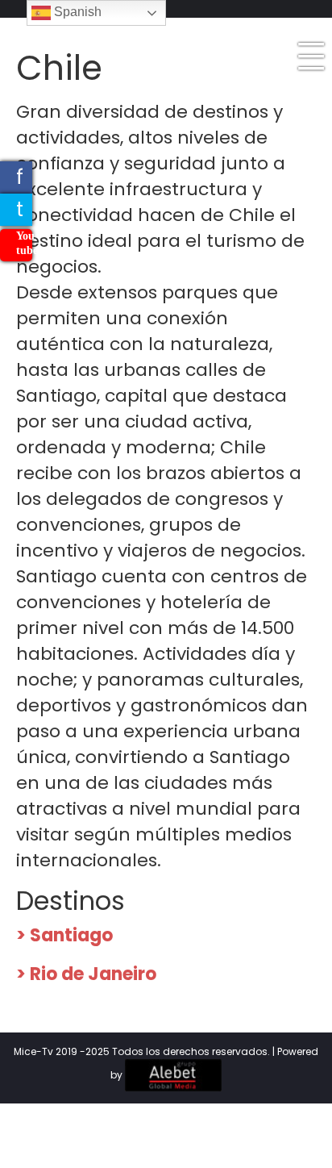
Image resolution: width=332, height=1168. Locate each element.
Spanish (76, 12)
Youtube (24, 243)
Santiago (71, 935)
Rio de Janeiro (93, 974)
